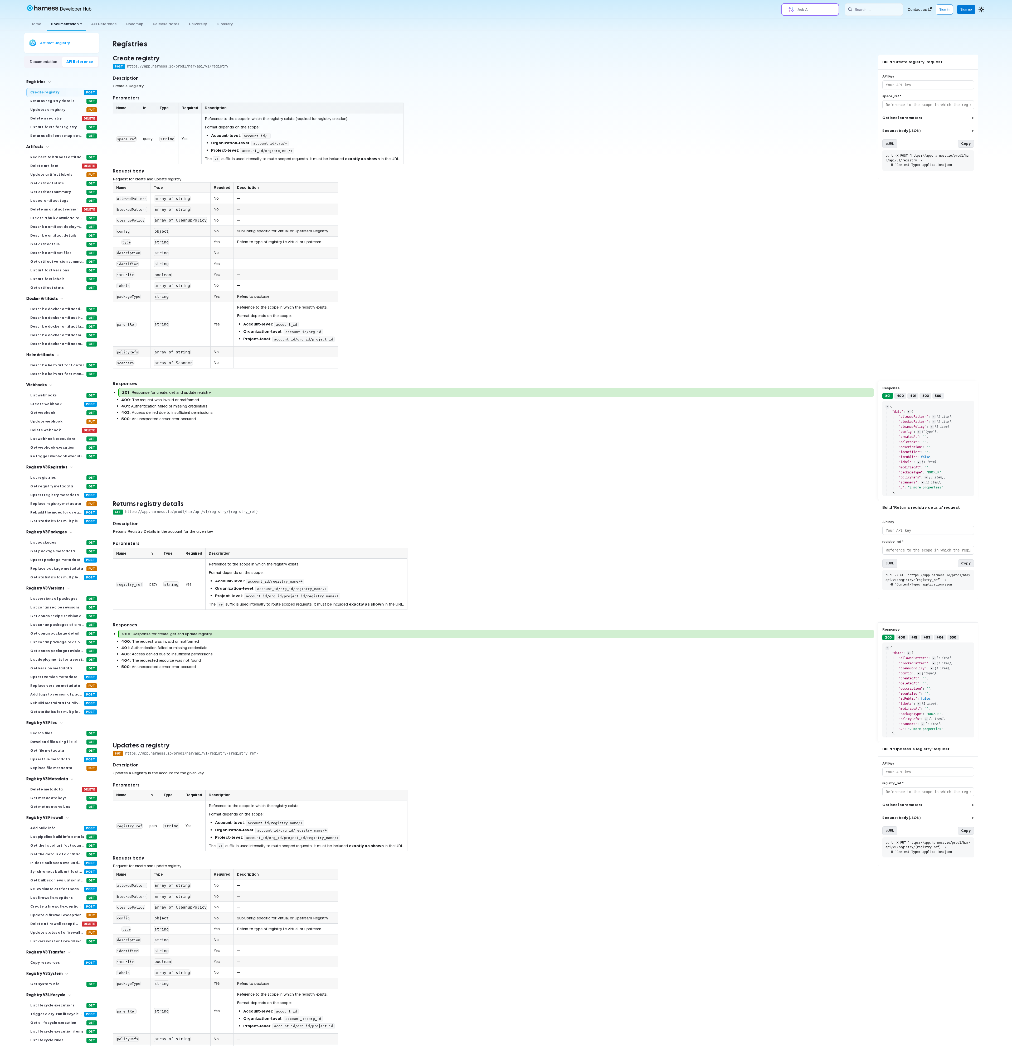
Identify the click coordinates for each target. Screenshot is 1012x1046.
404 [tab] (940, 637)
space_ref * (891, 96)
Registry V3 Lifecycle (46, 994)
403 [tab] (925, 396)
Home (36, 24)
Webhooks (36, 384)
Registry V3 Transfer (45, 952)
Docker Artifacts (42, 298)
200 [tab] (888, 637)
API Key (888, 76)
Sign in (944, 9)
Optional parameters (928, 118)
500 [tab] (938, 396)
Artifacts (34, 146)
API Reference (104, 24)
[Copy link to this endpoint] (165, 58)
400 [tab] (900, 396)
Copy (966, 143)
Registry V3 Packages (46, 532)
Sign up (966, 9)
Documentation (66, 24)
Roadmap (134, 24)
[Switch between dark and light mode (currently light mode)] (981, 9)
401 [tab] (913, 396)
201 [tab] (888, 396)
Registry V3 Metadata (47, 778)
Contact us (917, 9)
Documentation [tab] (43, 61)
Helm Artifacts (40, 354)
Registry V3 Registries (46, 467)
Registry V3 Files (41, 722)
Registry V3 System (44, 973)
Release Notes (166, 24)
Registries (35, 81)
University (198, 24)
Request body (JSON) (928, 130)
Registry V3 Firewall (44, 817)
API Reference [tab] (79, 61)
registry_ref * (893, 541)
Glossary (225, 24)
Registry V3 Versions (45, 588)
